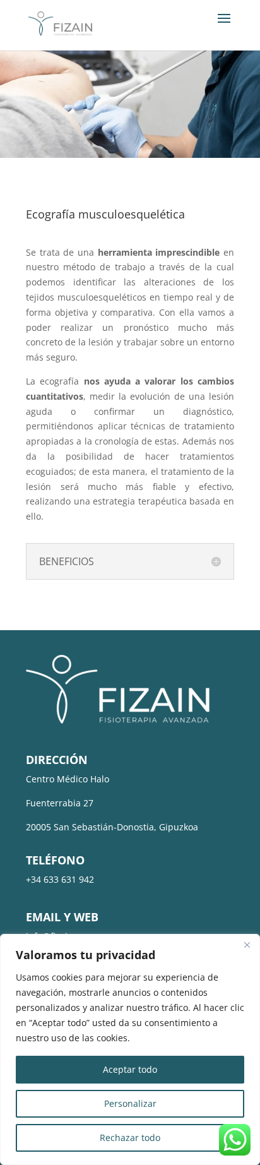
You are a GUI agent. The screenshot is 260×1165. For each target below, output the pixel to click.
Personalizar (130, 1103)
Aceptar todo (130, 1069)
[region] (130, 1049)
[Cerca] (246, 944)
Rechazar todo (130, 1138)
